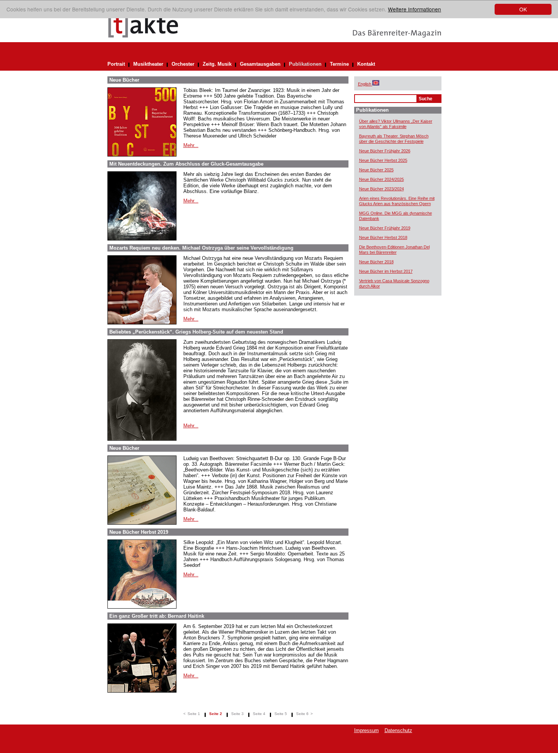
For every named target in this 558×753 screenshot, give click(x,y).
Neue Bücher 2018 (376, 261)
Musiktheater (148, 64)
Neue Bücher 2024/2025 (381, 179)
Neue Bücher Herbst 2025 (383, 160)
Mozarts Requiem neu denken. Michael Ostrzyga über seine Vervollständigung (201, 248)
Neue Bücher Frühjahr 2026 (384, 151)
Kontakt (366, 64)
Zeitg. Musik (217, 64)
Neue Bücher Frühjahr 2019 (384, 228)
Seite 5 (280, 714)
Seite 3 (237, 714)
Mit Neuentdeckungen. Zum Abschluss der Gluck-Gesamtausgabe (186, 164)
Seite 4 (259, 714)
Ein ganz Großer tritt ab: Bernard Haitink (156, 616)
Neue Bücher (124, 80)
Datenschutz (398, 730)
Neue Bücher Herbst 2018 (383, 237)
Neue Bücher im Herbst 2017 (386, 271)
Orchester (183, 64)
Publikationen (305, 64)
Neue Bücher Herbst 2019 (138, 532)
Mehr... (191, 145)
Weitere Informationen (414, 9)
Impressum (366, 730)
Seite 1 (194, 714)
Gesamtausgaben (260, 64)
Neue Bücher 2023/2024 (381, 189)
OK (523, 9)
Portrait (116, 64)
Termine (339, 64)
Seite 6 (302, 714)
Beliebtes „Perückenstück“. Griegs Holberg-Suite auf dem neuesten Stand (196, 332)
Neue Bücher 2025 (376, 170)
